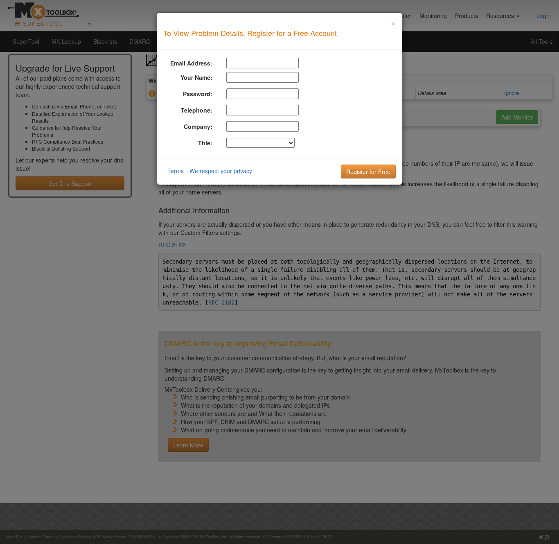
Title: (205, 143)
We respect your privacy (220, 171)
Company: (198, 126)
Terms (175, 171)
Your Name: (196, 77)
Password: (197, 94)
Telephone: (196, 110)
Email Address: (191, 63)
